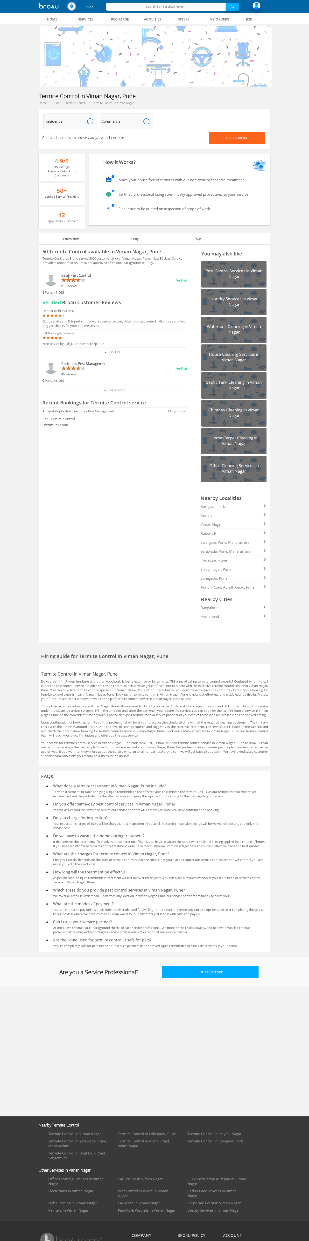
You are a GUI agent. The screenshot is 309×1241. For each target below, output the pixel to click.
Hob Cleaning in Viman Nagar (72, 1203)
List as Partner (210, 971)
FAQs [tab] (198, 239)
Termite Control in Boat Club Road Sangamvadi (76, 1155)
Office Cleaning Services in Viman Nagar (76, 1181)
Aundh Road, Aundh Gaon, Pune (227, 587)
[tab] (52, 19)
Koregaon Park (213, 506)
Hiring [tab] (134, 239)
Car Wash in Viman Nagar (139, 1203)
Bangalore (209, 607)
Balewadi (208, 533)
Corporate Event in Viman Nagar (214, 1203)
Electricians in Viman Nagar (70, 1190)
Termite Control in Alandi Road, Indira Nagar (144, 1143)
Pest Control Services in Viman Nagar (143, 1193)
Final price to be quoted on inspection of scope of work (164, 208)
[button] (86, 6)
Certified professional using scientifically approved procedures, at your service (183, 194)
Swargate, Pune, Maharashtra (225, 542)
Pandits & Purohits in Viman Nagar (146, 1210)
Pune (89, 7)
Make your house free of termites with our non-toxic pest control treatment (181, 179)
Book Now (236, 137)
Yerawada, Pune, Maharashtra (225, 551)
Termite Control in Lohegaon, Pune (147, 1133)
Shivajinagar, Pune (216, 569)
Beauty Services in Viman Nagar (213, 1210)
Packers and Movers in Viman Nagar (212, 1193)
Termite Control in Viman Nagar (74, 1133)
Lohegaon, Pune (214, 578)
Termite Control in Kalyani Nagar (214, 1133)
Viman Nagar (211, 524)
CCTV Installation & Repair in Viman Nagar (216, 1181)
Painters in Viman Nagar (68, 1210)
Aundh (206, 515)
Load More (116, 352)
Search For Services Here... (166, 6)
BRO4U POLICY (191, 1235)
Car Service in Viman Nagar (140, 1178)
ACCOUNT (232, 1235)
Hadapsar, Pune (214, 560)
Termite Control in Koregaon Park (215, 1141)
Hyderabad (210, 616)
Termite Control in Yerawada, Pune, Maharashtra (77, 1143)
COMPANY (141, 1235)
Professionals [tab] (70, 239)
